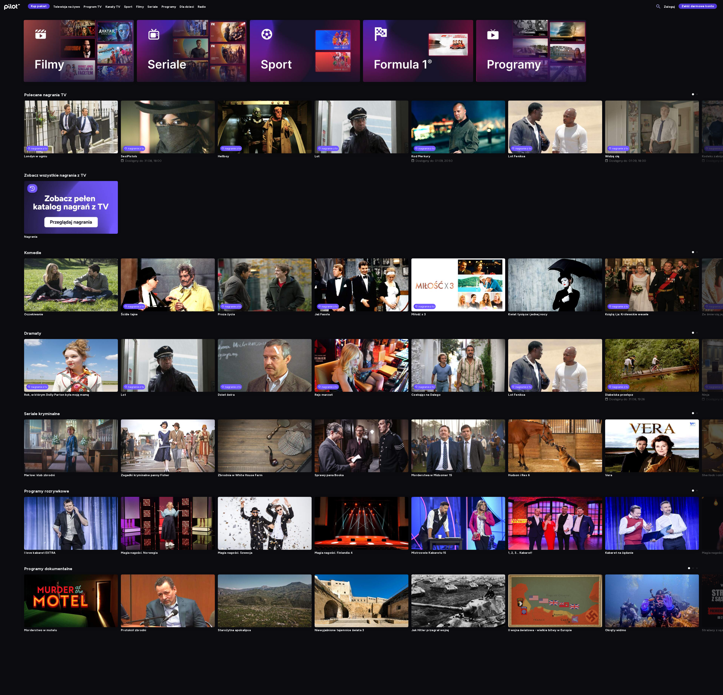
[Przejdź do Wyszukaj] (658, 6)
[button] (693, 94)
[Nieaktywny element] (79, 51)
